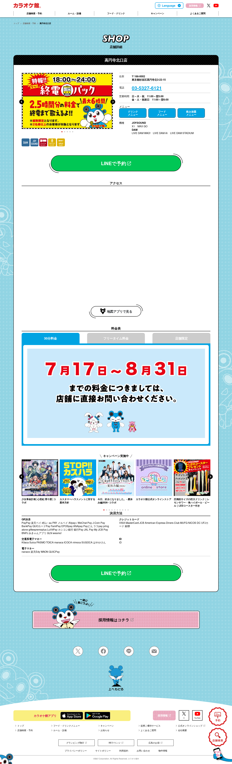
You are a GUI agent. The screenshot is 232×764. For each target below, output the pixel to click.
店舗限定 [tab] (181, 338)
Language (168, 5)
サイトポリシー (103, 750)
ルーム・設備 (74, 13)
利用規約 (123, 750)
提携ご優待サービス (151, 725)
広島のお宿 (154, 742)
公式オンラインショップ (190, 725)
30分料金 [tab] (50, 338)
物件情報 (162, 750)
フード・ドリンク (116, 13)
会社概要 (182, 730)
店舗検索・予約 (34, 13)
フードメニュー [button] (162, 113)
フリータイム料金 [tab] (116, 338)
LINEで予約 (113, 163)
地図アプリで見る (119, 311)
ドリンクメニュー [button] (133, 113)
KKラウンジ (114, 742)
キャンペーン (157, 13)
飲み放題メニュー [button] (191, 113)
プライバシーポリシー (76, 750)
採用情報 (193, 5)
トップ (16, 23)
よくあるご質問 (197, 13)
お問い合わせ (143, 750)
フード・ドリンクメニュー (66, 725)
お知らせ (105, 730)
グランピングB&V (75, 742)
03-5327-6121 (147, 87)
